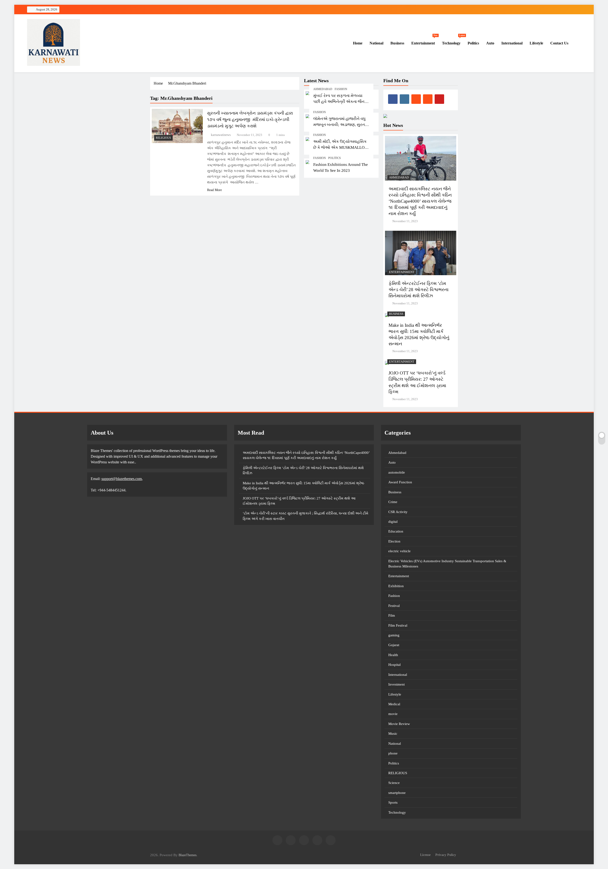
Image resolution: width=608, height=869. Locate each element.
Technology (453, 41)
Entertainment (424, 41)
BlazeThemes (187, 855)
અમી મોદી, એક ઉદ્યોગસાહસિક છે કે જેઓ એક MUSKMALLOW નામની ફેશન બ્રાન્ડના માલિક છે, (340, 147)
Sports (393, 802)
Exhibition (396, 586)
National (376, 43)
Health (393, 655)
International (511, 43)
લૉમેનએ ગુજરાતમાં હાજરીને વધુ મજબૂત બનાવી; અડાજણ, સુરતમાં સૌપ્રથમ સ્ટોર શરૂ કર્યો (341, 124)
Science (394, 783)
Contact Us (559, 43)
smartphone (397, 793)
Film (391, 615)
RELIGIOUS (163, 137)
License (425, 855)
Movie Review (399, 724)
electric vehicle (399, 551)
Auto (490, 43)
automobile (396, 472)
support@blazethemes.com (121, 479)
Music (392, 733)
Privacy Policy (445, 855)
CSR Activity (398, 512)
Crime (392, 502)
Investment (396, 684)
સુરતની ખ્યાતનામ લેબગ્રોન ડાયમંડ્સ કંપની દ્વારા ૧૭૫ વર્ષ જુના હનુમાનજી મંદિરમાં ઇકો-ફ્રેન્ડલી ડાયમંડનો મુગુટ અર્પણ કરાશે (250, 119)
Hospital (394, 665)
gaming (393, 635)
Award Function (400, 482)
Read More (214, 190)
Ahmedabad (322, 89)
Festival (394, 606)
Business (397, 43)
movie (393, 714)
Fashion (341, 89)
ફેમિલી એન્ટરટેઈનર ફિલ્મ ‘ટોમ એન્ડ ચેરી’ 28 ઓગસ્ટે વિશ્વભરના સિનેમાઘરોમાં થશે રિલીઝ (419, 289)
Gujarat (393, 645)
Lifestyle (536, 43)
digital (393, 521)
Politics (473, 43)
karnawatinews (221, 135)
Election (394, 541)
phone (393, 753)
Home (357, 43)
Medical (394, 704)
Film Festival (397, 625)
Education (395, 531)
